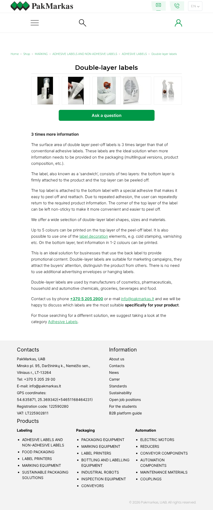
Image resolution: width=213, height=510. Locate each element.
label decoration (93, 236)
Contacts (116, 365)
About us (116, 359)
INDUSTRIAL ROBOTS (100, 472)
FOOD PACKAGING (38, 452)
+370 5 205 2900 (86, 298)
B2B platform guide (125, 413)
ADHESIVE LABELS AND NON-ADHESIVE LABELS (84, 54)
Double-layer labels (164, 54)
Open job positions (125, 399)
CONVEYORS (92, 485)
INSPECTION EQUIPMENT (103, 479)
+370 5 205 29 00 (39, 379)
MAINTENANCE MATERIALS (164, 472)
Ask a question (107, 115)
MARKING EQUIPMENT (41, 465)
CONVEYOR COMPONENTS (164, 453)
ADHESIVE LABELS (134, 54)
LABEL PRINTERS (37, 458)
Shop (26, 54)
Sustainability (120, 393)
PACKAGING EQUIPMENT (102, 439)
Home (15, 54)
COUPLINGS (151, 479)
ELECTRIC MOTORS (157, 439)
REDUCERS (149, 446)
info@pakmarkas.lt (137, 298)
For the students (123, 406)
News (114, 372)
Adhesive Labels (63, 321)
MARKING (41, 54)
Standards (118, 386)
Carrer (114, 379)
